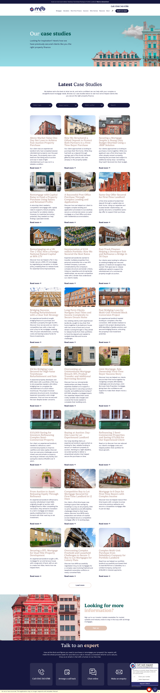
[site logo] (37, 9)
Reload (55, 691)
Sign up (96, 628)
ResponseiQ (136, 686)
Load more (80, 585)
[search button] (112, 11)
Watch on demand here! (103, 1)
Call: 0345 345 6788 (119, 6)
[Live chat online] (149, 689)
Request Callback (145, 683)
